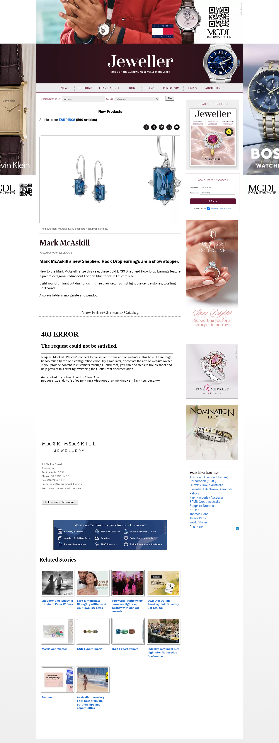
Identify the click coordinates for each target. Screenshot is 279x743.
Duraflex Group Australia (206, 485)
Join (132, 88)
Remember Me (200, 208)
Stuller (194, 510)
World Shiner (198, 522)
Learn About (109, 88)
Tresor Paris (198, 518)
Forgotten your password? (221, 208)
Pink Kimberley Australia (206, 497)
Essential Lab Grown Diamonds (211, 489)
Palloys (194, 493)
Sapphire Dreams (202, 506)
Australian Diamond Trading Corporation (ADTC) (208, 479)
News (65, 88)
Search (151, 88)
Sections (85, 88)
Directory (171, 88)
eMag (192, 88)
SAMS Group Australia (205, 502)
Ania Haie (196, 526)
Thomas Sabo (199, 514)
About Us (212, 88)
